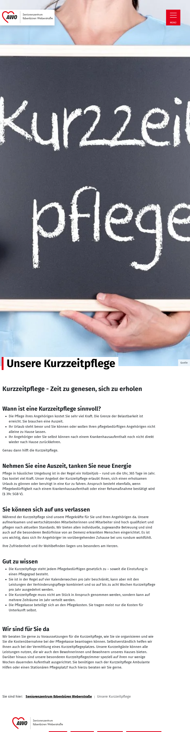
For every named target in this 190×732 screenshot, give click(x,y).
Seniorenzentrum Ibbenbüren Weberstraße (59, 696)
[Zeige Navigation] (173, 15)
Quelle (184, 362)
